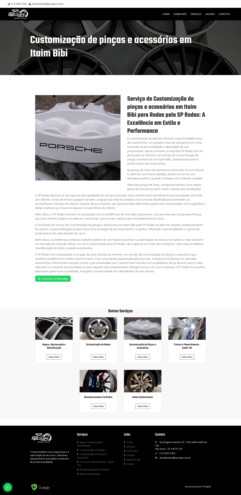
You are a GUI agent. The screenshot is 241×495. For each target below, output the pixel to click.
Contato (224, 14)
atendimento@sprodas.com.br (47, 3)
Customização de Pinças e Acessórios (92, 456)
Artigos (130, 463)
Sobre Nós (180, 14)
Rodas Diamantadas (90, 473)
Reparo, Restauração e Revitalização (90, 444)
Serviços (196, 14)
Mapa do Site (133, 459)
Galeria (210, 14)
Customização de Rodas (92, 449)
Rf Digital (206, 486)
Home (165, 14)
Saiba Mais (54, 356)
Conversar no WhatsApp (55, 278)
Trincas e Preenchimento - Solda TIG (95, 463)
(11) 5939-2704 (18, 3)
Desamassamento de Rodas (94, 469)
